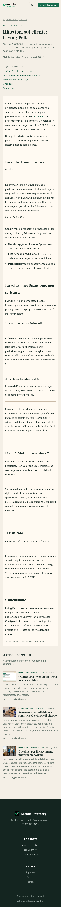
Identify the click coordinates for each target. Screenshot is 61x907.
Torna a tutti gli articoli (15, 19)
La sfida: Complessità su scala (17, 71)
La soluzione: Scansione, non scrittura (21, 75)
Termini (31, 877)
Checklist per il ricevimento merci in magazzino (35, 753)
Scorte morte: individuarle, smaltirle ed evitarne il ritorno (37, 714)
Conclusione (9, 88)
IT (33, 5)
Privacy (30, 881)
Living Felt (38, 116)
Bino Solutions (37, 901)
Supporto (30, 872)
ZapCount (30, 849)
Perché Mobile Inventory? (15, 79)
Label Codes (31, 854)
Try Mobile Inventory (48, 5)
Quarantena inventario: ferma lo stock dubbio (37, 678)
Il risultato (8, 83)
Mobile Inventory (30, 845)
